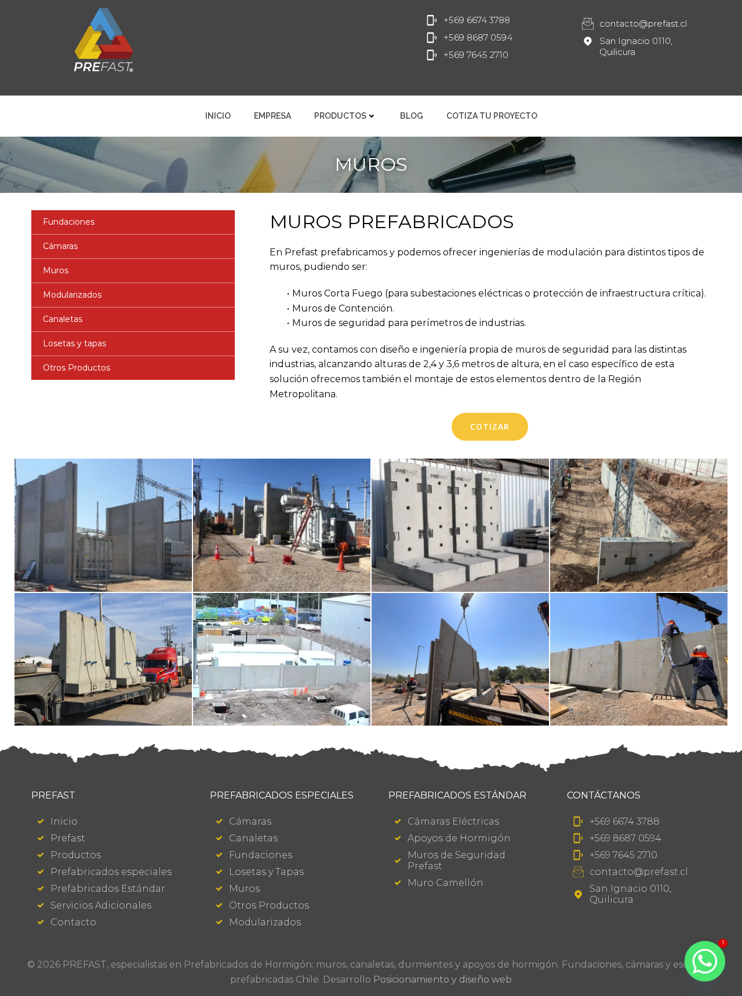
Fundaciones (68, 222)
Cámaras (60, 246)
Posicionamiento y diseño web (442, 979)
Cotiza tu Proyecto (491, 115)
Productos (340, 115)
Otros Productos (76, 367)
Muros (55, 270)
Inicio (218, 115)
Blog (411, 115)
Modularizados (72, 295)
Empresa (272, 115)
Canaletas (62, 319)
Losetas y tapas (74, 343)
